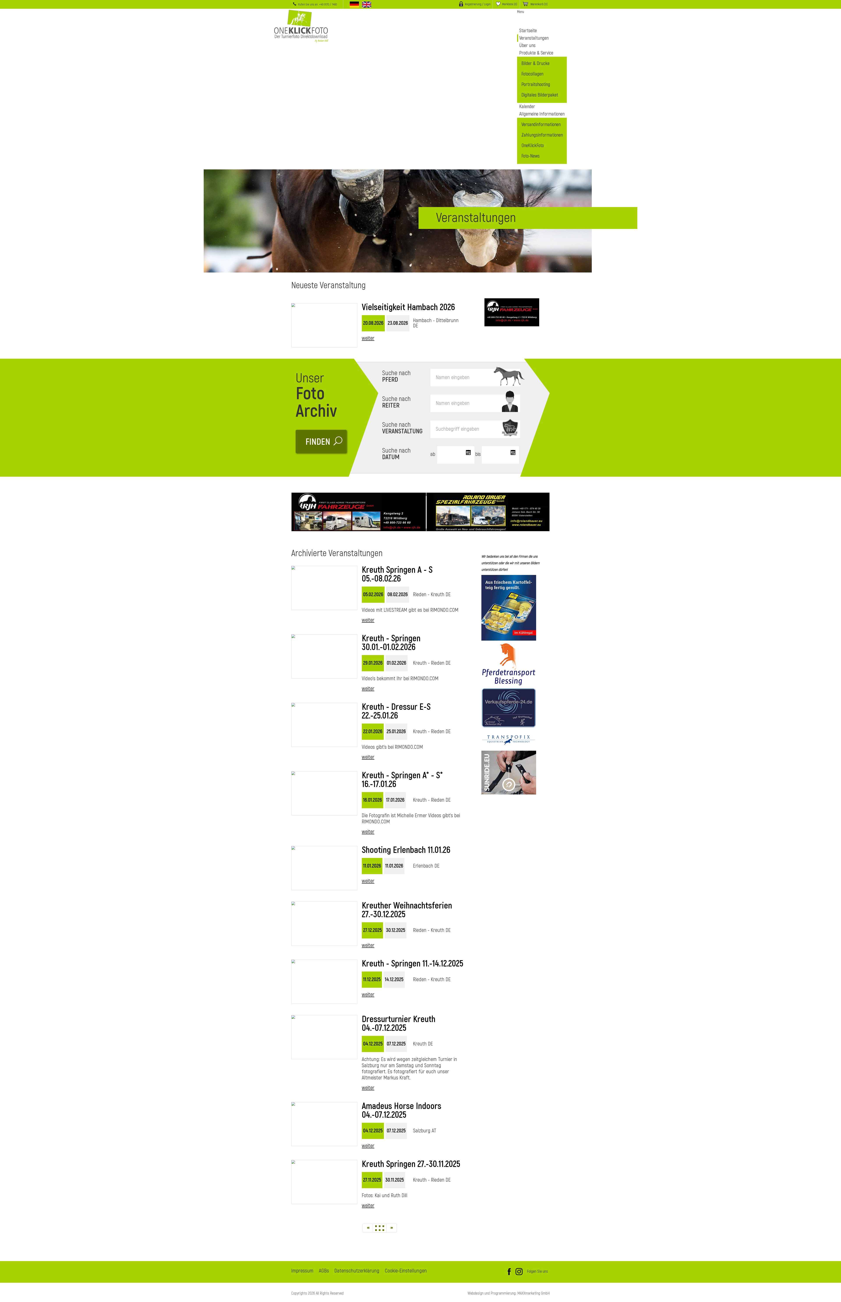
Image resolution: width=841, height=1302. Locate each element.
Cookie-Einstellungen (406, 1271)
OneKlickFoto (532, 145)
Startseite (528, 31)
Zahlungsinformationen (542, 135)
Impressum (302, 1271)
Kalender (527, 107)
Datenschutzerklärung (356, 1271)
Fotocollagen (532, 74)
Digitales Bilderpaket (539, 95)
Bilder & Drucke (535, 63)
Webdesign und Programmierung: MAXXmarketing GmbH (509, 1293)
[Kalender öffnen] (467, 453)
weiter (368, 338)
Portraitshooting (535, 84)
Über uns (527, 45)
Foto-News (530, 156)
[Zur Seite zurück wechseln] (367, 1228)
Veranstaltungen (534, 38)
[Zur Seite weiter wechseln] (392, 1228)
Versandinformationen (541, 124)
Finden (318, 442)
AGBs (324, 1271)
